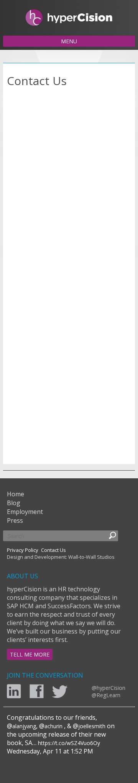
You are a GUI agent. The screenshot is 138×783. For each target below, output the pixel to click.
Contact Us (53, 550)
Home (15, 494)
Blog (13, 503)
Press (15, 520)
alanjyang (24, 726)
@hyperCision (108, 687)
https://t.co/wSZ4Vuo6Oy (69, 743)
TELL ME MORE (29, 654)
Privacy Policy (22, 550)
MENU (69, 41)
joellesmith (91, 726)
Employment (25, 511)
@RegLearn (106, 695)
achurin (53, 726)
